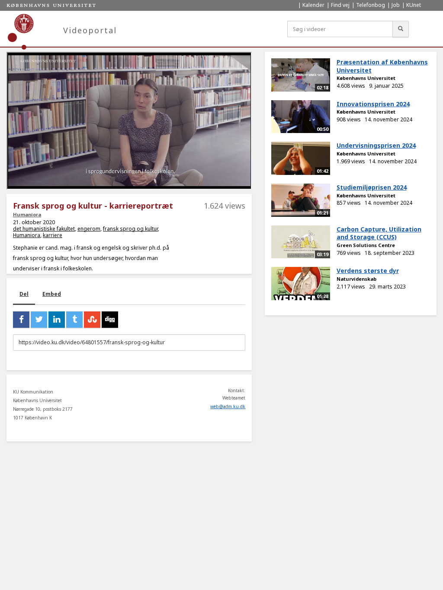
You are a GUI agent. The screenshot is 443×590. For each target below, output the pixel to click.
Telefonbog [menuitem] (370, 5)
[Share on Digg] (110, 319)
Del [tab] (24, 294)
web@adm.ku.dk (227, 406)
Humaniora (27, 214)
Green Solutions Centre (366, 245)
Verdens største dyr (368, 270)
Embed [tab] (51, 294)
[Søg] (400, 29)
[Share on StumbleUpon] (92, 319)
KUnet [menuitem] (413, 5)
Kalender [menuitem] (313, 5)
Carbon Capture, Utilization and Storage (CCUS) (379, 233)
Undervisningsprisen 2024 (376, 145)
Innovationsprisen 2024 (373, 104)
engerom (88, 228)
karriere (52, 235)
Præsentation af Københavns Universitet (382, 66)
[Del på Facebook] (21, 319)
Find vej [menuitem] (340, 5)
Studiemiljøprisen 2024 (372, 187)
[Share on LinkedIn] (56, 319)
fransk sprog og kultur (130, 228)
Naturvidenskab (356, 279)
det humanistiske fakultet (44, 228)
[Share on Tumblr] (74, 319)
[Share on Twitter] (39, 319)
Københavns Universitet (366, 78)
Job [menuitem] (396, 5)
